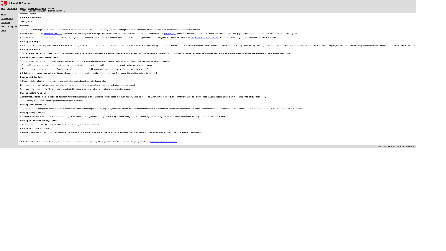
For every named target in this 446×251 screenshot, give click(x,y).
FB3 (3, 9)
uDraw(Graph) (7, 19)
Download (5, 23)
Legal (3, 31)
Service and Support (37, 9)
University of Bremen (53, 34)
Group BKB (12, 9)
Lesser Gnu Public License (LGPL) (205, 38)
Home (23, 9)
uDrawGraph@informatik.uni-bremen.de (163, 142)
